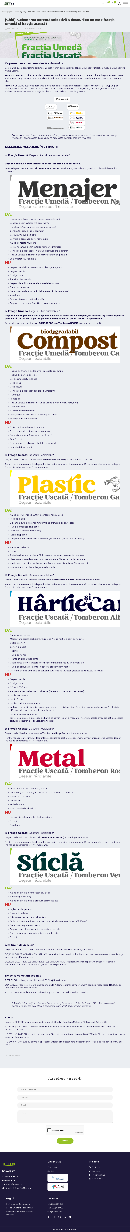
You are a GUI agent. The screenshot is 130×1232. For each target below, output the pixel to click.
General (17, 12)
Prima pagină (7, 12)
